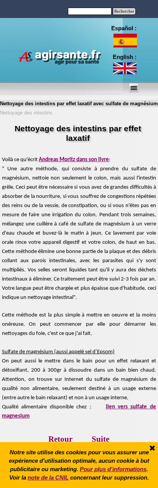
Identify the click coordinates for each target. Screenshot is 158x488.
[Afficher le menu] (133, 88)
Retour (60, 439)
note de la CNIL (48, 478)
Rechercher (124, 11)
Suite (100, 439)
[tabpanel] (124, 57)
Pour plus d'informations (113, 469)
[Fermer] (152, 448)
